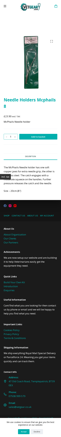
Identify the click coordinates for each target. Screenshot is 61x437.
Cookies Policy (12, 330)
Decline (37, 431)
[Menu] (5, 6)
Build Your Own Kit (14, 282)
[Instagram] (10, 205)
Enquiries (9, 290)
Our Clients (10, 238)
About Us (32, 215)
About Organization (15, 234)
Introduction (11, 286)
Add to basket (38, 136)
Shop (7, 215)
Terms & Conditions (15, 338)
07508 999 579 (17, 396)
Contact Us (18, 215)
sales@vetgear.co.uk (20, 407)
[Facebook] (5, 205)
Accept (24, 431)
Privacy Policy (11, 334)
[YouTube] (15, 205)
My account (47, 215)
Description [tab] (30, 156)
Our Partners (11, 242)
